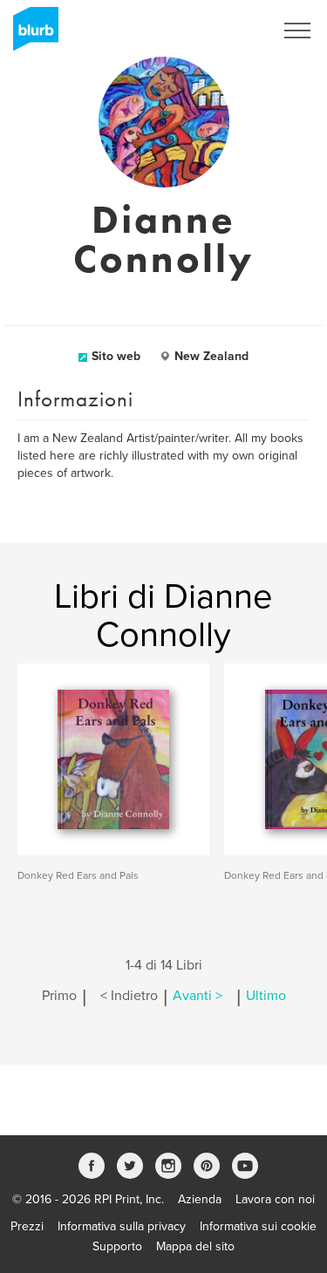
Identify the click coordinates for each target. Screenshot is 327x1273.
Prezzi (27, 1226)
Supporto (117, 1246)
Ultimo (266, 995)
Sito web (116, 356)
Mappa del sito (195, 1246)
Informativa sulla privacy (122, 1226)
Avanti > (197, 995)
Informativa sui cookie (258, 1226)
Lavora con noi (275, 1199)
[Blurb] (30, 35)
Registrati (225, 30)
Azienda (199, 1199)
